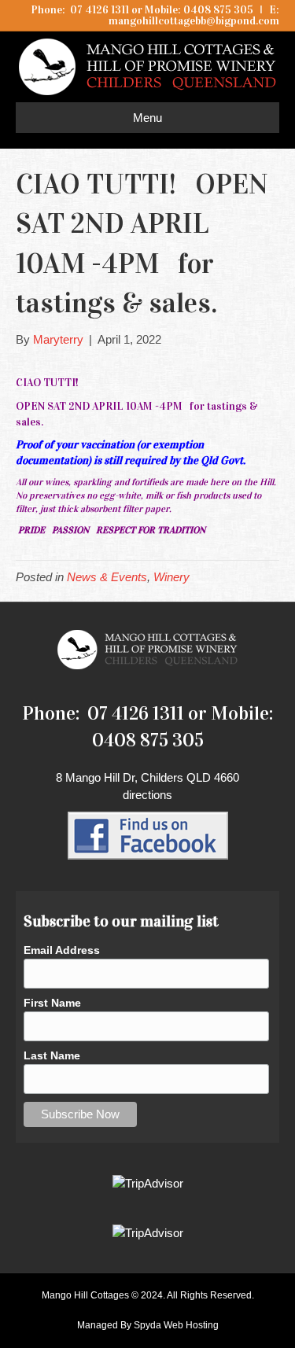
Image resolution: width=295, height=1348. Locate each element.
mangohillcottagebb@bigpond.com (194, 21)
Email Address (62, 950)
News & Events (107, 577)
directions (147, 794)
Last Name (52, 1055)
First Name (52, 1002)
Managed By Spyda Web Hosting (148, 1325)
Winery (171, 577)
